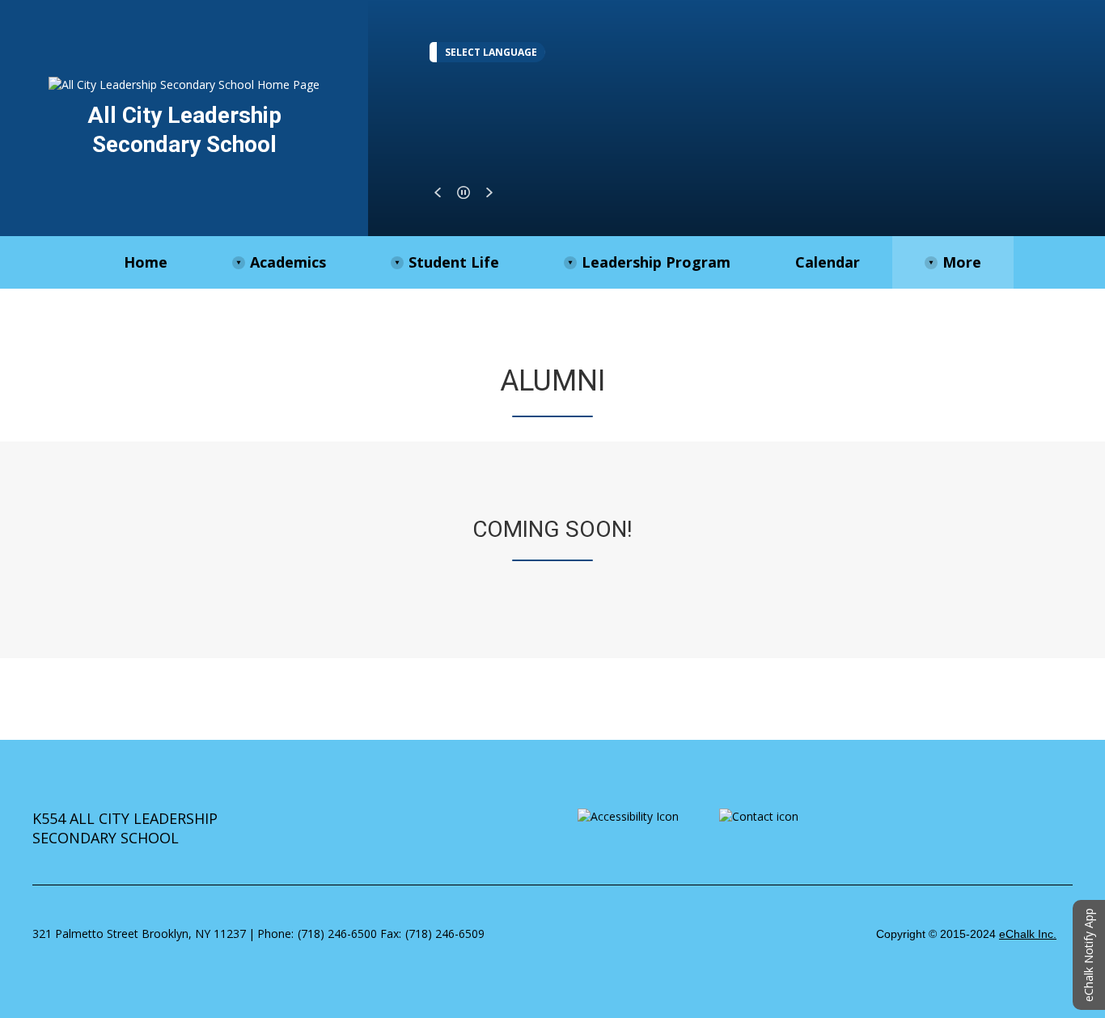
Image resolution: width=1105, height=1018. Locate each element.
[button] (438, 192)
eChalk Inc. (1027, 933)
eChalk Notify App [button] (1088, 955)
